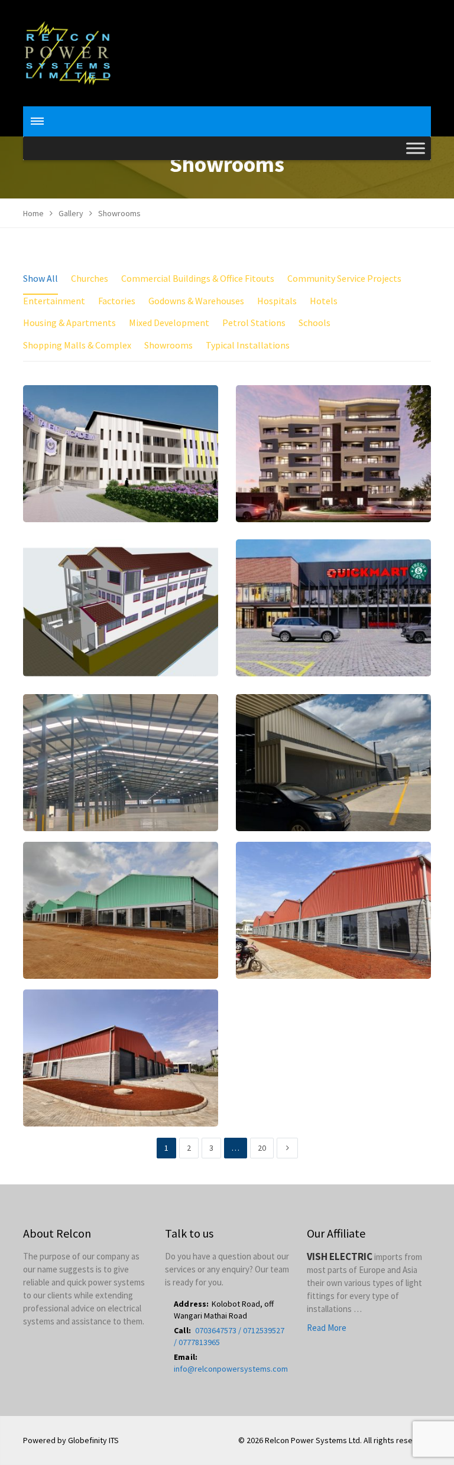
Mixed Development (169, 322)
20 (262, 1147)
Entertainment (54, 301)
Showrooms (168, 345)
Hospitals (277, 301)
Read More (326, 1327)
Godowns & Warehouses (196, 301)
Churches (89, 278)
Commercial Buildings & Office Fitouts (197, 278)
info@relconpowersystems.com (231, 1368)
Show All (40, 278)
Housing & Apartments (69, 322)
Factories (116, 301)
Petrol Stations (254, 322)
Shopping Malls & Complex (77, 345)
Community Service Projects (344, 278)
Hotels (324, 301)
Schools (314, 322)
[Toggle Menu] (415, 148)
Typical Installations (248, 345)
